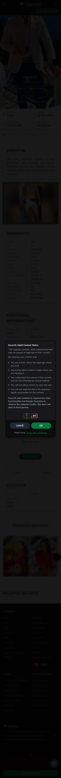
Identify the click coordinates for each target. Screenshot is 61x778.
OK (41, 425)
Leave (20, 425)
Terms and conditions (36, 432)
